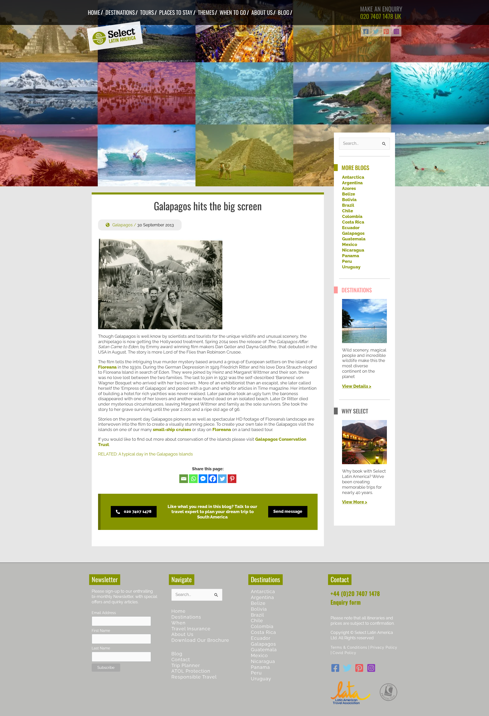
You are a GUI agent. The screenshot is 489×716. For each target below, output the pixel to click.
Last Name (101, 648)
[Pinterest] (386, 31)
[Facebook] (366, 31)
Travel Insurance (191, 628)
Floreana (107, 367)
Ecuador (351, 227)
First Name (101, 630)
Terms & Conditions (349, 647)
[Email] (183, 478)
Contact (180, 659)
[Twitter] (376, 31)
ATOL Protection (190, 671)
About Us (182, 634)
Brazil (348, 205)
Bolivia (349, 199)
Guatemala (353, 238)
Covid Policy (344, 652)
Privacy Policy (383, 647)
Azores (349, 188)
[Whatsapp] (193, 478)
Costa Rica (353, 222)
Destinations (186, 617)
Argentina (352, 182)
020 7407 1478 (376, 16)
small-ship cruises (172, 429)
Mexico (349, 244)
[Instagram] (396, 31)
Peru (347, 261)
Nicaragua (353, 250)
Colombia (352, 216)
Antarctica (353, 177)
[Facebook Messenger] (203, 478)
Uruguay (351, 266)
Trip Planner (185, 665)
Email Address (104, 612)
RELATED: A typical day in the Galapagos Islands (145, 454)
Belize (348, 194)
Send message (287, 511)
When (178, 623)
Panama (350, 255)
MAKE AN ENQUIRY (381, 8)
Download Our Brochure (200, 640)
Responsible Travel (194, 677)
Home (178, 611)
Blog (176, 653)
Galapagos (122, 225)
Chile (347, 210)
